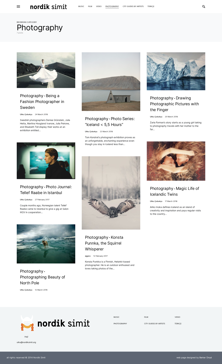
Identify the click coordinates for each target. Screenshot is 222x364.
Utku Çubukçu (26, 114)
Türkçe (178, 323)
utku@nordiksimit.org (26, 342)
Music (116, 317)
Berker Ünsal (205, 357)
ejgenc (88, 256)
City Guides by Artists (154, 323)
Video (177, 317)
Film (146, 317)
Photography (120, 323)
